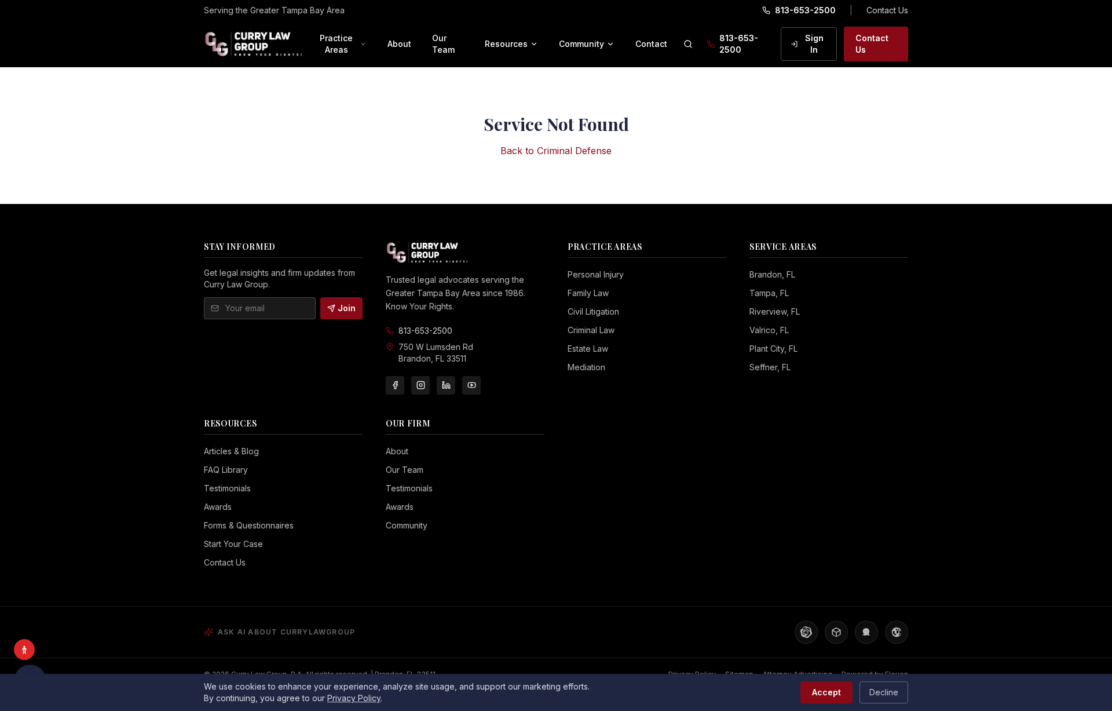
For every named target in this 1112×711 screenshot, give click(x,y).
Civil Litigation (593, 311)
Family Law (588, 293)
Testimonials (227, 488)
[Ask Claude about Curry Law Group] (866, 632)
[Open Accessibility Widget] (24, 649)
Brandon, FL (772, 274)
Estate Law (588, 348)
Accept (826, 692)
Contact (651, 44)
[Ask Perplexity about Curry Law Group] (836, 632)
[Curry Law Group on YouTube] (471, 385)
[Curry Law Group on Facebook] (395, 385)
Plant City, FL (773, 348)
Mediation (586, 367)
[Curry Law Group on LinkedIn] (446, 385)
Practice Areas (336, 43)
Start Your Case (233, 544)
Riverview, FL (774, 311)
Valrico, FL (769, 330)
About (399, 44)
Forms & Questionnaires (249, 525)
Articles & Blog (231, 451)
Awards (218, 507)
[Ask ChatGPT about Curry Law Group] (806, 632)
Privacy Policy (354, 698)
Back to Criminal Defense (556, 150)
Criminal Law (591, 330)
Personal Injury (596, 274)
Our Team (443, 43)
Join (347, 308)
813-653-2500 (805, 10)
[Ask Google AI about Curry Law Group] (896, 632)
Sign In (814, 43)
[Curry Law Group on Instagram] (420, 385)
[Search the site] (688, 44)
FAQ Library (226, 470)
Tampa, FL (769, 293)
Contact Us (887, 10)
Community (581, 44)
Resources (506, 44)
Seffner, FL (770, 367)
